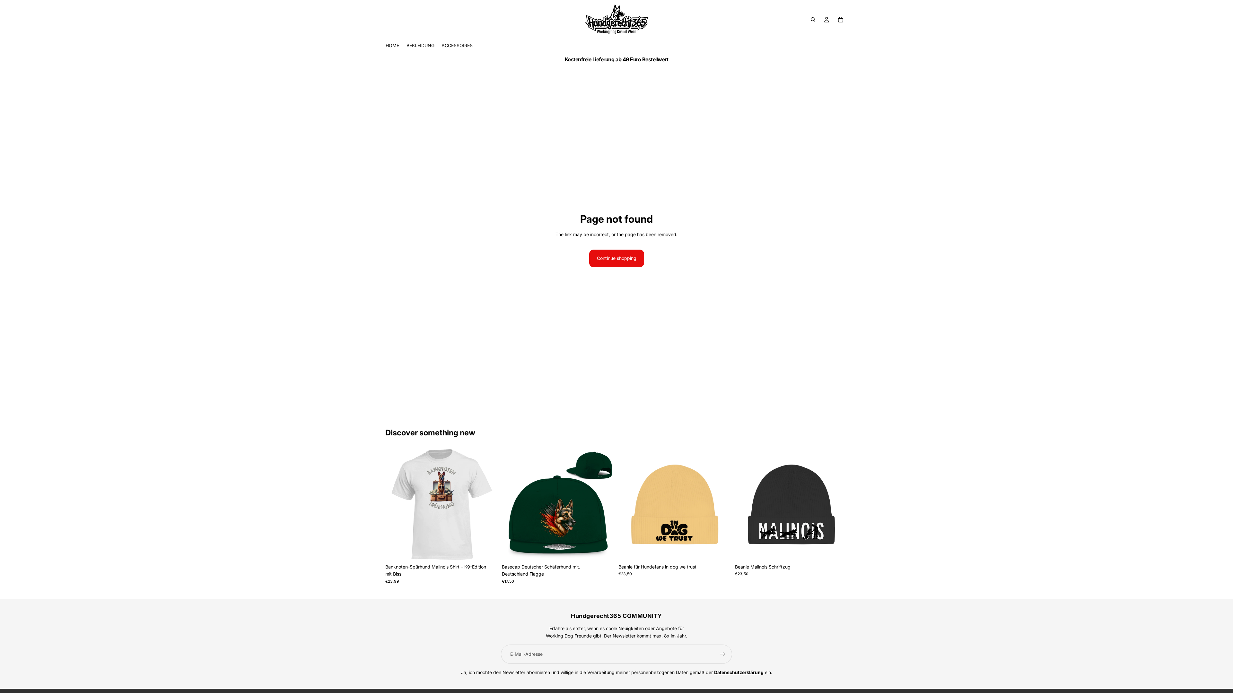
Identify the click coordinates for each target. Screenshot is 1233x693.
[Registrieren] (722, 654)
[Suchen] (813, 20)
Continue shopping (616, 258)
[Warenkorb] (841, 20)
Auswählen (493, 550)
